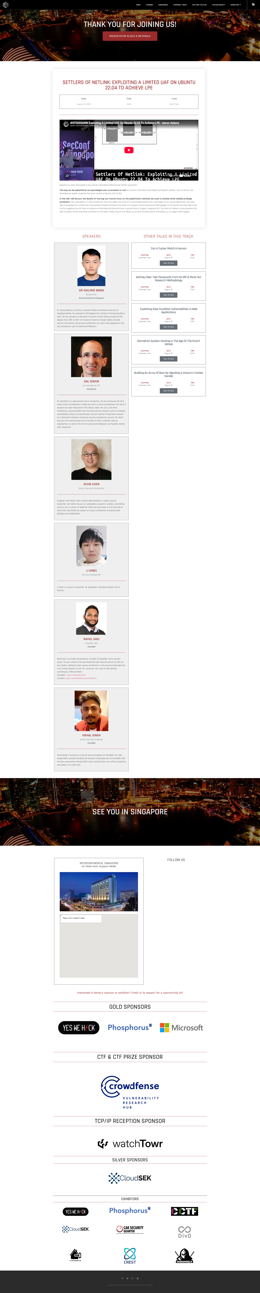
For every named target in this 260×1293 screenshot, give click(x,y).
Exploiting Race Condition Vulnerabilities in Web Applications (168, 310)
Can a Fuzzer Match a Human (168, 248)
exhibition (234, 5)
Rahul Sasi (91, 639)
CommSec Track (180, 5)
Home (138, 5)
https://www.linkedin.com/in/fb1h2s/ (81, 678)
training (149, 5)
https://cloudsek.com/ (76, 675)
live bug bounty (218, 5)
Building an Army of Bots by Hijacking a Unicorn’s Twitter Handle (168, 374)
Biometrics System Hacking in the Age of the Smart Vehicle (168, 342)
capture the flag (199, 5)
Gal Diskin (91, 381)
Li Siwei (91, 571)
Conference (163, 5)
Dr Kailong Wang (91, 290)
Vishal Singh (91, 735)
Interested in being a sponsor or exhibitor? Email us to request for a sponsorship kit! (130, 993)
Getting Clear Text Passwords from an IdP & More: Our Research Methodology (168, 278)
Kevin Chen (91, 484)
